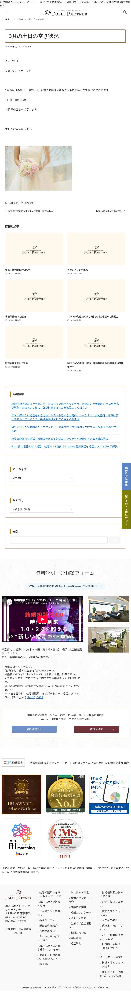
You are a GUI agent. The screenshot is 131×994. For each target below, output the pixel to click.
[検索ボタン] (125, 12)
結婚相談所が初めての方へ (48, 903)
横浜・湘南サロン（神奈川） (111, 964)
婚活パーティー (48, 920)
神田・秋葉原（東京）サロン (111, 936)
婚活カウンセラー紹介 (80, 899)
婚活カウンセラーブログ (111, 913)
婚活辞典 (75, 943)
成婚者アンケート (80, 912)
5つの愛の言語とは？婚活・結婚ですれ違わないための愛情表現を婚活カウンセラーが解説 (64, 446)
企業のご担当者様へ (80, 925)
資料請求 (75, 938)
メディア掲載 (109, 920)
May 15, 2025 (35, 697)
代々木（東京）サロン (111, 927)
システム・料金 (79, 892)
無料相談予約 (34, 729)
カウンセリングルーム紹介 (48, 938)
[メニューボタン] (6, 12)
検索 (15, 531)
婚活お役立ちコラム (111, 903)
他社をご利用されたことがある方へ (48, 957)
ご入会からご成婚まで (48, 913)
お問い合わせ (78, 932)
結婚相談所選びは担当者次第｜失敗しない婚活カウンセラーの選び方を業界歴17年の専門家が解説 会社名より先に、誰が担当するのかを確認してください (65, 405)
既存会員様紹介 (48, 925)
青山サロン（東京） (112, 957)
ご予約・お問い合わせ (126, 511)
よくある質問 (78, 918)
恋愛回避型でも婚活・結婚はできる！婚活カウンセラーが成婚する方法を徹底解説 (59, 438)
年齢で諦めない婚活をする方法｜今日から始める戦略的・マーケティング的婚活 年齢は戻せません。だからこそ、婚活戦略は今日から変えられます (64, 417)
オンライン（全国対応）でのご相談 (111, 973)
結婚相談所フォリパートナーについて (49, 894)
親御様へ (44, 964)
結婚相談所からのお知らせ (111, 894)
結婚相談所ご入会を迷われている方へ (49, 947)
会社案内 (10, 929)
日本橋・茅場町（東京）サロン (110, 946)
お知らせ (28, 46)
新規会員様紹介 (48, 931)
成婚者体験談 (78, 907)
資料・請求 (96, 729)
